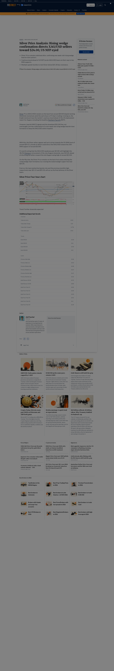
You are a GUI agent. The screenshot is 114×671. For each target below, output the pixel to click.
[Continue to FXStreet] (110, 3)
